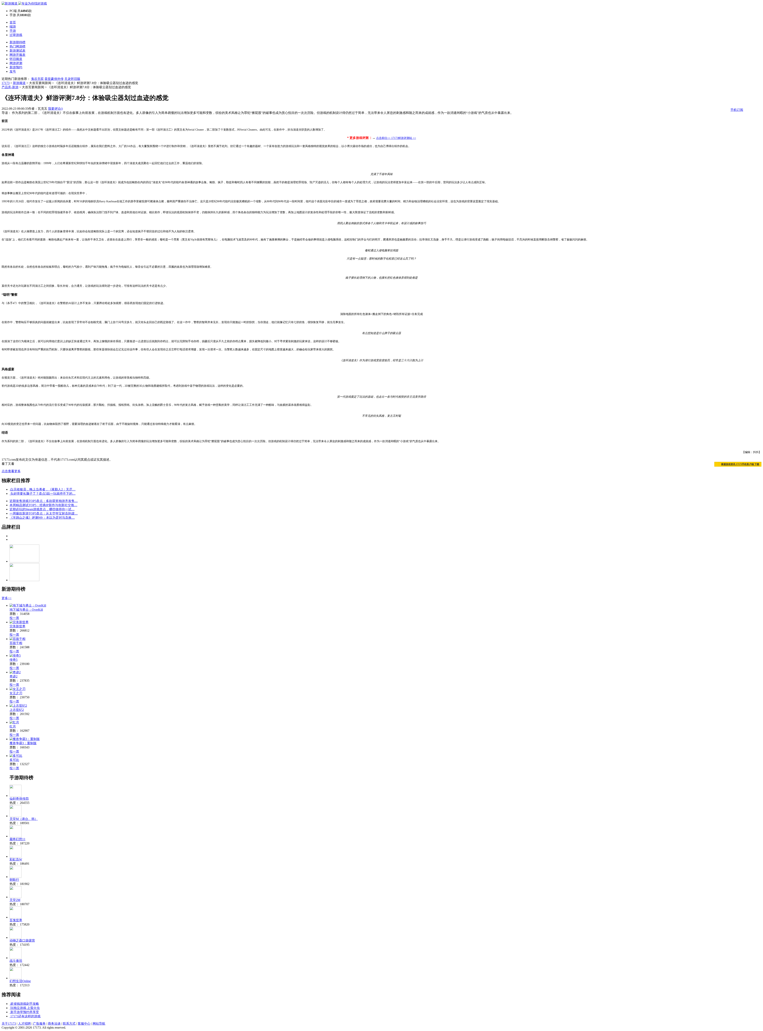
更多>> (7, 598)
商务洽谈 (54, 1023)
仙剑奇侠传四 (19, 798)
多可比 (14, 760)
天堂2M (15, 900)
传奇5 (13, 659)
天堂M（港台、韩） (24, 819)
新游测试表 (17, 50)
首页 (13, 22)
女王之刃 (16, 693)
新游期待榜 (17, 42)
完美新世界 (17, 626)
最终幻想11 (17, 839)
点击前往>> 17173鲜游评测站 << (396, 138)
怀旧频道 (16, 59)
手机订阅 (736, 109)
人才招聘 (24, 1023)
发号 (13, 71)
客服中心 (84, 1023)
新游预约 (16, 67)
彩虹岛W (16, 859)
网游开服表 (17, 54)
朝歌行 (14, 879)
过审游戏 (16, 35)
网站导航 (99, 1023)
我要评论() (55, 108)
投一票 (14, 618)
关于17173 (9, 1023)
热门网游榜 (17, 46)
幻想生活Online (20, 981)
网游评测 (16, 63)
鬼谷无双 (37, 78)
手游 (13, 30)
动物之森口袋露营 (22, 940)
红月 (13, 726)
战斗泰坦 (16, 960)
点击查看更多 (11, 471)
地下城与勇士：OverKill (26, 609)
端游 (13, 26)
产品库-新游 (10, 87)
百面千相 (16, 643)
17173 (6, 83)
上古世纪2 (17, 709)
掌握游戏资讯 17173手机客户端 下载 (740, 464)
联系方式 (69, 1023)
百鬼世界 (16, 920)
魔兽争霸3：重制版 (23, 743)
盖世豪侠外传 (54, 78)
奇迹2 (13, 676)
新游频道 (19, 83)
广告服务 (39, 1023)
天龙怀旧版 (72, 78)
